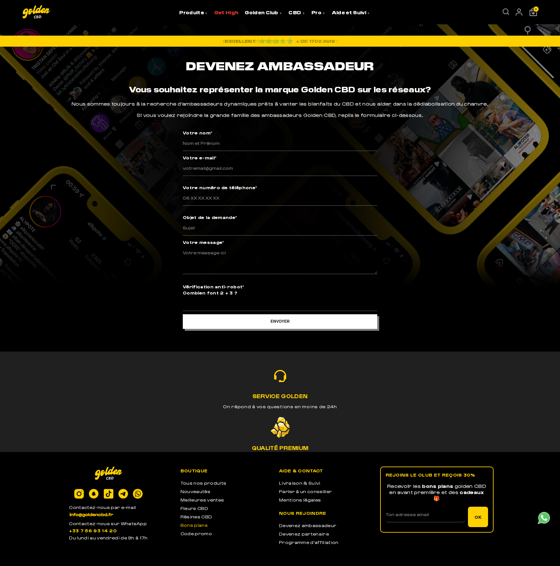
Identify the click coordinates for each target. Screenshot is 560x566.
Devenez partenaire (304, 534)
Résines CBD (196, 516)
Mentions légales (300, 499)
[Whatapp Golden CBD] (138, 494)
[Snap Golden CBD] (94, 494)
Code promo (196, 533)
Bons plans (194, 525)
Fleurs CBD (194, 508)
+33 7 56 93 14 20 (92, 530)
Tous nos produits (203, 483)
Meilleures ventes (202, 499)
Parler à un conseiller (305, 491)
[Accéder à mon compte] (519, 13)
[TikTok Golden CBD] (108, 494)
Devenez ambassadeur (307, 525)
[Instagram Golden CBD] (79, 494)
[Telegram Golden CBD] (123, 494)
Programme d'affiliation (308, 542)
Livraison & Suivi (299, 483)
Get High (226, 12)
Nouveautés (195, 491)
